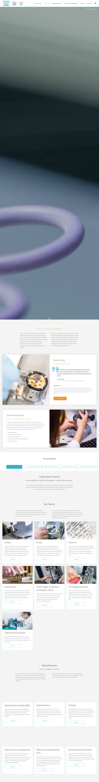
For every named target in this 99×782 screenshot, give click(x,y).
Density (39, 542)
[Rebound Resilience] (49, 693)
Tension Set (72, 542)
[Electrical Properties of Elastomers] (81, 738)
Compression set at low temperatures (17, 749)
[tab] (14, 467)
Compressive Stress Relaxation (15, 632)
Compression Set (10, 586)
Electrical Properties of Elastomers (80, 749)
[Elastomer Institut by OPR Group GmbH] (6, 3)
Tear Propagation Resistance (78, 586)
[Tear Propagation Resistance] (81, 575)
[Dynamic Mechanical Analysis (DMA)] (17, 693)
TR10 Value (72, 705)
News (82, 3)
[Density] (49, 530)
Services (46, 3)
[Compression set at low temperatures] (17, 738)
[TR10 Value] (81, 693)
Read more (12, 559)
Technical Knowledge (70, 3)
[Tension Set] (81, 530)
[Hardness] (17, 530)
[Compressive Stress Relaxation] (17, 621)
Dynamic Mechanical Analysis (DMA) (17, 705)
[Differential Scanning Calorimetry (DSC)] (49, 738)
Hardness (7, 542)
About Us (38, 3)
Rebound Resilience (43, 705)
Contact (89, 3)
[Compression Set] (17, 575)
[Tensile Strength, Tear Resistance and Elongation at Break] (49, 575)
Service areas (56, 3)
